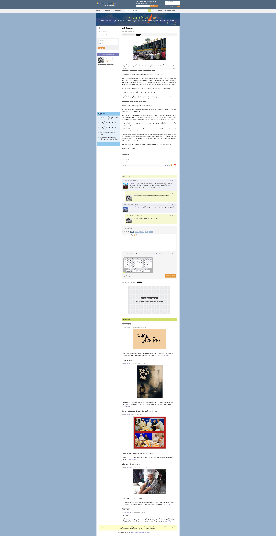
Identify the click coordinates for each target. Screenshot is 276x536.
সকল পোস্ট (103, 28)
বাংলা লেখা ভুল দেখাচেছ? (170, 10)
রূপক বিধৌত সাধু (135, 207)
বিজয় (146, 231)
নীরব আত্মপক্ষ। (126, 509)
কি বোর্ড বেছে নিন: (125, 231)
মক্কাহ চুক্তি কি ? (126, 324)
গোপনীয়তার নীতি (142, 532)
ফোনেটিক (137, 231)
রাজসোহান (128, 363)
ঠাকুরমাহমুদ (128, 327)
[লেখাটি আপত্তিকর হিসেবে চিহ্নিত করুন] (175, 165)
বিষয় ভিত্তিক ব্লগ (118, 10)
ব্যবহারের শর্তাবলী (134, 532)
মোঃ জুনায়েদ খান (109, 58)
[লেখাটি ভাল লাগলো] (167, 165)
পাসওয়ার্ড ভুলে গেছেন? (169, 6)
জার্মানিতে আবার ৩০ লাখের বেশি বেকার (108, 133)
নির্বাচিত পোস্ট (107, 10)
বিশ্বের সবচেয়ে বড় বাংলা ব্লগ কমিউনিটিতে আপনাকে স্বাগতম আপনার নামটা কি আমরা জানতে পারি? (146, 2)
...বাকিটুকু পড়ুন (164, 355)
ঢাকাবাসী (133, 183)
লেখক (135, 195)
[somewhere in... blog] (106, 4)
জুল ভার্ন (128, 414)
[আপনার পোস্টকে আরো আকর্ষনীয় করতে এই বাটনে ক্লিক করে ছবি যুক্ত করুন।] (134, 235)
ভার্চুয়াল (132, 231)
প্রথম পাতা (98, 10)
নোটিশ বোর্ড (104, 35)
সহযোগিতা (160, 10)
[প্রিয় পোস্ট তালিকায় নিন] (171, 165)
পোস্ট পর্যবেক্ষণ (128, 276)
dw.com (110, 144)
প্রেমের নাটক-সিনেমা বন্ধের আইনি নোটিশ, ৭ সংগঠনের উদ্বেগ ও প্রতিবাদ (109, 138)
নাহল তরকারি (129, 467)
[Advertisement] (108, 88)
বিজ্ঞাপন (148, 532)
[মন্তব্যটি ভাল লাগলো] (172, 181)
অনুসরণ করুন (109, 61)
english (150, 231)
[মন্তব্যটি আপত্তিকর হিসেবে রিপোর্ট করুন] (175, 181)
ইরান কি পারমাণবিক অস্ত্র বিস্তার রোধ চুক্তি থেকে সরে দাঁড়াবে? (109, 118)
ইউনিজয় (142, 231)
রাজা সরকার (128, 512)
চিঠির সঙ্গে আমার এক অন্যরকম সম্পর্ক (132, 464)
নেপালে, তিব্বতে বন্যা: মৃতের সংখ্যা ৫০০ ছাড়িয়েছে (108, 123)
